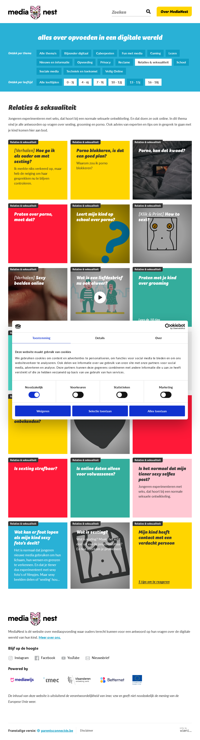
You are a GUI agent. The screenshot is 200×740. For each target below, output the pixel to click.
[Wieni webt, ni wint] (186, 729)
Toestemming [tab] (41, 338)
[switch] (78, 395)
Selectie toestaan (100, 411)
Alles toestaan (157, 411)
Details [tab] (100, 338)
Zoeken (119, 12)
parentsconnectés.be (57, 730)
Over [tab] (158, 338)
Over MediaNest (174, 11)
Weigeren (43, 411)
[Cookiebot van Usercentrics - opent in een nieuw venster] (168, 326)
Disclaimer (86, 730)
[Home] (32, 11)
